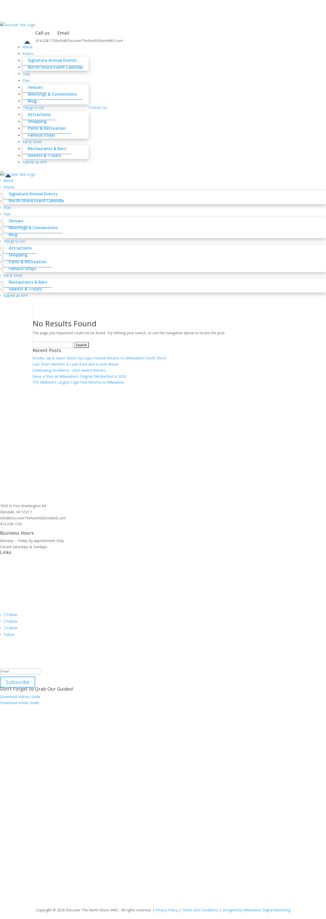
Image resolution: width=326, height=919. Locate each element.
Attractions (39, 114)
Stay (7, 207)
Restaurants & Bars (47, 148)
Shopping (37, 121)
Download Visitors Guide (20, 696)
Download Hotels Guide (19, 702)
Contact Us (98, 107)
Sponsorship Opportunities (22, 602)
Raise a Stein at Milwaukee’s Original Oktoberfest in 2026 (79, 376)
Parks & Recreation (47, 128)
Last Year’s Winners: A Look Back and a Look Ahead (75, 364)
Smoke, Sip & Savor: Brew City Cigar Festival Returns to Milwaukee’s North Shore (99, 358)
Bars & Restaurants (16, 590)
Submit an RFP (35, 162)
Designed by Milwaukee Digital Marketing (256, 910)
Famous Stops (41, 135)
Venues (35, 87)
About (8, 180)
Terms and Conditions (200, 910)
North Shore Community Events (26, 578)
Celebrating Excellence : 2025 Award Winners (69, 370)
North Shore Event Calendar (56, 67)
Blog (13, 234)
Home (5, 560)
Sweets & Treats (25, 289)
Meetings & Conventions (52, 94)
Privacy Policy (166, 910)
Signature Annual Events (52, 60)
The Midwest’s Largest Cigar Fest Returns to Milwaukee (78, 382)
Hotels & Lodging (14, 584)
